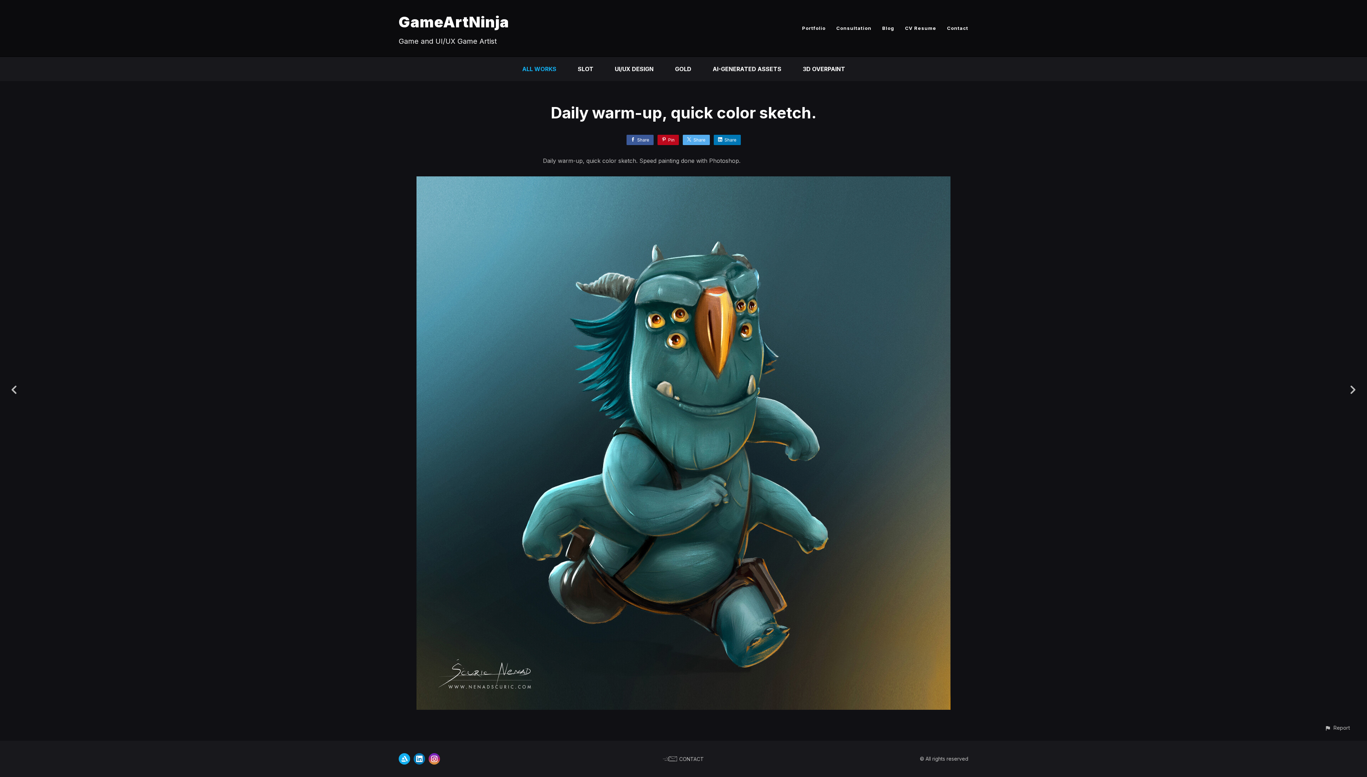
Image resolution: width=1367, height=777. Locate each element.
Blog (888, 28)
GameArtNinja (454, 22)
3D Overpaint (824, 69)
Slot (585, 69)
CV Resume (920, 28)
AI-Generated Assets (747, 69)
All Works (539, 69)
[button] (1337, 727)
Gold (683, 69)
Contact (957, 28)
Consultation (853, 28)
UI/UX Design (634, 69)
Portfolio (814, 28)
